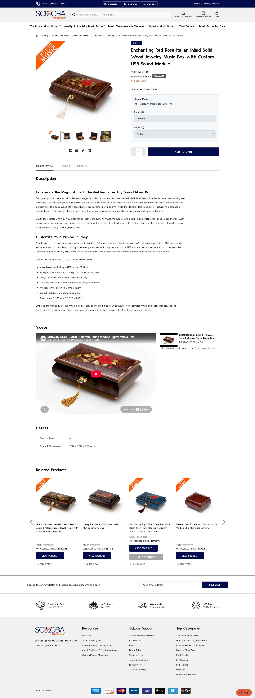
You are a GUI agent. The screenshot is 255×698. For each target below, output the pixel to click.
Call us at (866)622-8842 (47, 645)
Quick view (46, 564)
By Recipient (130, 4)
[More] (119, 3)
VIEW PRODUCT (50, 556)
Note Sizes (148, 4)
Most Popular (187, 26)
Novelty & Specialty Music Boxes (83, 26)
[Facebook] (70, 150)
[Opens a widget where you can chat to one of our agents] (244, 693)
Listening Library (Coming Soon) (97, 645)
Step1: (137, 112)
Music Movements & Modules (126, 26)
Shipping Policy (136, 655)
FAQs (131, 645)
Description (44, 166)
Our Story (86, 635)
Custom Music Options (153, 103)
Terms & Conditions (138, 660)
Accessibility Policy (137, 669)
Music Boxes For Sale (212, 26)
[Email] (77, 150)
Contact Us (134, 640)
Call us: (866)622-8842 (54, 3)
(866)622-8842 (55, 607)
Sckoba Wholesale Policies (141, 635)
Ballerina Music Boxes (161, 26)
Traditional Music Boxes (44, 26)
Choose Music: (141, 99)
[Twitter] (83, 150)
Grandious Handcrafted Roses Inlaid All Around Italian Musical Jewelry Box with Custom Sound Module (57, 528)
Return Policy (135, 650)
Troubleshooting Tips (92, 640)
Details (82, 166)
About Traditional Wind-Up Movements (100, 650)
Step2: (137, 127)
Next (224, 522)
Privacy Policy (135, 665)
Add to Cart (183, 151)
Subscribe (214, 584)
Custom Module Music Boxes (95, 655)
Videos (65, 166)
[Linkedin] (89, 150)
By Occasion (110, 4)
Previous (31, 522)
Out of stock (146, 557)
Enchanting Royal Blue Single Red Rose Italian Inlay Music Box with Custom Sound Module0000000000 (149, 528)
